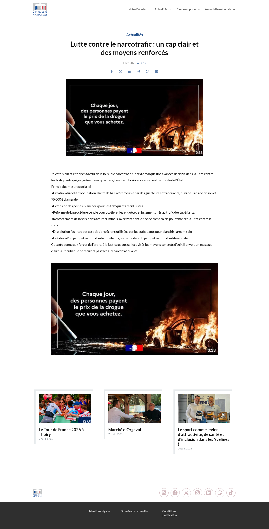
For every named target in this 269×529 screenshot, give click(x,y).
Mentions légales (99, 511)
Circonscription (186, 9)
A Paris (141, 63)
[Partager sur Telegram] (138, 71)
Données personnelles (134, 511)
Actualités (161, 9)
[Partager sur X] (120, 71)
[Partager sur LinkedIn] (129, 71)
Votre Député (137, 9)
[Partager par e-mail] (156, 71)
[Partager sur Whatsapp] (147, 71)
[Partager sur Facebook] (112, 71)
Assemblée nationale (218, 9)
